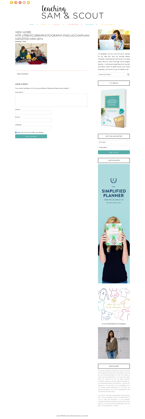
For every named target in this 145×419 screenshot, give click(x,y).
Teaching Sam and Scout (72, 11)
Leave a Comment (22, 74)
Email (18, 117)
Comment (19, 92)
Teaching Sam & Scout (79, 416)
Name (18, 109)
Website (18, 125)
